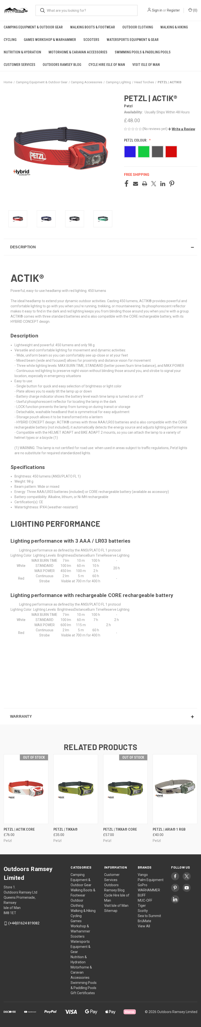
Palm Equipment (150, 880)
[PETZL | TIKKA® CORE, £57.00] (125, 789)
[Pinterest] (171, 183)
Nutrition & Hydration (22, 52)
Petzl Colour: (136, 140)
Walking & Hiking (174, 27)
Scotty (143, 911)
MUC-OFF (145, 900)
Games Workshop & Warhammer (50, 40)
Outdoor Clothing (137, 27)
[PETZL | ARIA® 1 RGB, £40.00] (175, 789)
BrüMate (144, 921)
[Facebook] (126, 183)
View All (144, 926)
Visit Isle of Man (146, 65)
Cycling (10, 40)
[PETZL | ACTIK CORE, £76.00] (26, 789)
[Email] (135, 183)
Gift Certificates (83, 993)
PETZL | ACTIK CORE (19, 829)
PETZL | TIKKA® (65, 829)
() (194, 10)
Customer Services (19, 65)
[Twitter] (153, 183)
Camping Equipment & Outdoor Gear (33, 27)
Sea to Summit (149, 916)
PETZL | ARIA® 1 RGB (169, 829)
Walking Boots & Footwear (92, 27)
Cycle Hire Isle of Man (106, 65)
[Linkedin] (162, 183)
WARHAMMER (149, 890)
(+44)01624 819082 (23, 923)
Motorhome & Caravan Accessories (78, 52)
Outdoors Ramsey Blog (62, 65)
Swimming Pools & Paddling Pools (143, 52)
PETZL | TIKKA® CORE (120, 829)
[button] (181, 129)
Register (173, 10)
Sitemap (110, 911)
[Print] (144, 183)
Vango (143, 875)
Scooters (91, 40)
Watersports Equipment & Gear (133, 40)
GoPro (142, 885)
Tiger (142, 906)
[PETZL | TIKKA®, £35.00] (75, 789)
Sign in (157, 10)
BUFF (142, 895)
